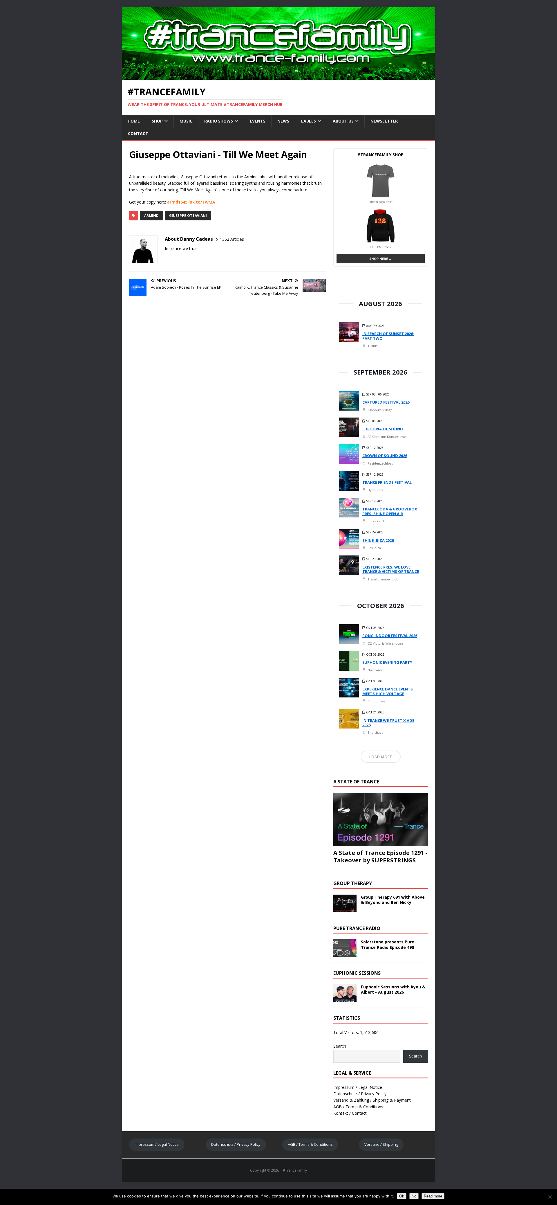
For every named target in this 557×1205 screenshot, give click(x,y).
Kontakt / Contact (350, 1113)
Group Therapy (352, 883)
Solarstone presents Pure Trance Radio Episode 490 (387, 944)
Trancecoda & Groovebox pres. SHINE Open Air (389, 511)
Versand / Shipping (381, 1144)
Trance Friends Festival (387, 482)
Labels (308, 121)
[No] (550, 1197)
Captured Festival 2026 (385, 402)
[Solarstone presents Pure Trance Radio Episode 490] (345, 953)
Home (134, 121)
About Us (343, 121)
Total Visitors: (346, 1032)
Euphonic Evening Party (387, 662)
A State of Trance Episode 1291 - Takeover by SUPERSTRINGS (380, 856)
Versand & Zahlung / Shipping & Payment (372, 1100)
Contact (138, 133)
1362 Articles (232, 239)
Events (257, 121)
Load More (380, 756)
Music (186, 121)
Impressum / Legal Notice (357, 1087)
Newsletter (384, 121)
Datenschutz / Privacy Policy (359, 1093)
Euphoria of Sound (382, 428)
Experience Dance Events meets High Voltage (387, 691)
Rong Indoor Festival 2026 (389, 635)
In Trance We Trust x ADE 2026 (388, 723)
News (283, 121)
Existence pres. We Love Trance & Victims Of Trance (390, 569)
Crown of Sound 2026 (384, 455)
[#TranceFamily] (278, 76)
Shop (157, 121)
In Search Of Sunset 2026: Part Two (388, 336)
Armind (151, 215)
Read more (433, 1196)
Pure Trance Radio (356, 928)
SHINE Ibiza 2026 (378, 540)
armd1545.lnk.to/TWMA (191, 202)
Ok (401, 1196)
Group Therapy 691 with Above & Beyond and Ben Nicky (393, 899)
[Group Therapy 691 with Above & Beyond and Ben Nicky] (345, 908)
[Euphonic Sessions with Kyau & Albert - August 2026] (345, 998)
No (414, 1196)
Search (339, 1046)
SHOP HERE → (380, 258)
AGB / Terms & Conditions (358, 1106)
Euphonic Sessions (357, 973)
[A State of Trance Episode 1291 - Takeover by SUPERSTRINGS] (380, 842)
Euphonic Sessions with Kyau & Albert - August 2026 (393, 989)
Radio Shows (218, 121)
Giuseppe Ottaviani (188, 215)
